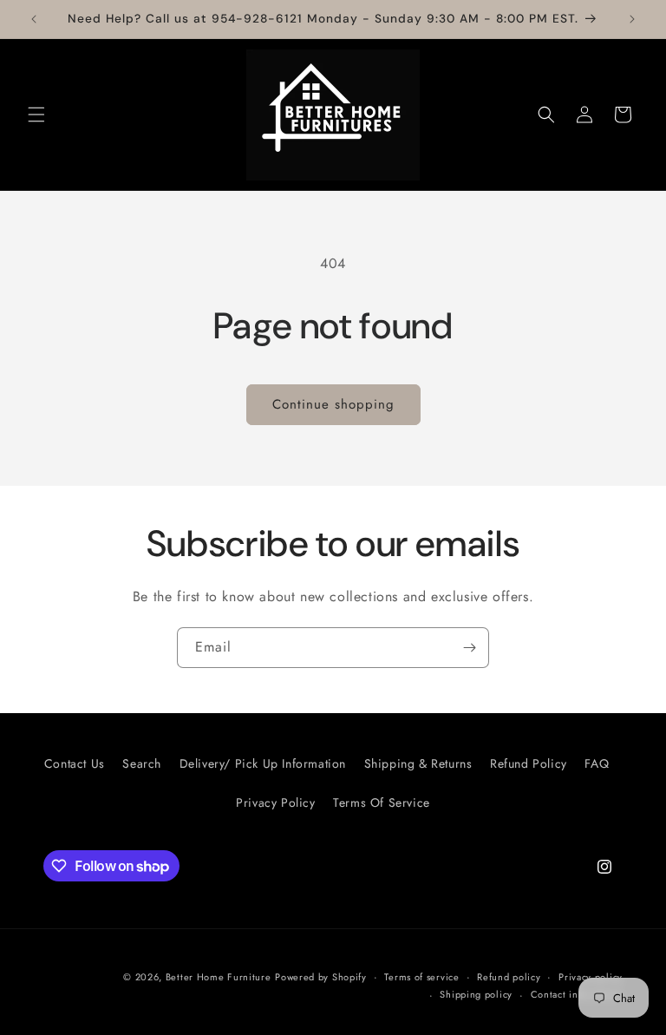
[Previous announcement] (34, 19)
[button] (36, 114)
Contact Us (74, 763)
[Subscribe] (469, 647)
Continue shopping (333, 404)
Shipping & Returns (418, 763)
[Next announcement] (632, 19)
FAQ (596, 763)
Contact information (577, 994)
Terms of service (421, 977)
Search (141, 763)
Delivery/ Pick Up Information (263, 763)
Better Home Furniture (218, 977)
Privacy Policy (275, 802)
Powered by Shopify (321, 977)
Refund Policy (528, 763)
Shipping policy (476, 994)
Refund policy (508, 977)
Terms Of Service (381, 802)
